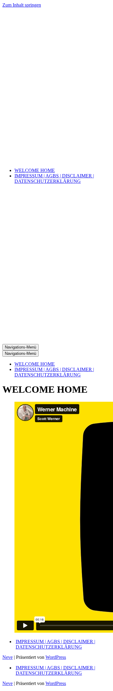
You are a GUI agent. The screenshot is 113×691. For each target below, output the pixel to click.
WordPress (56, 657)
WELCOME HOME (34, 170)
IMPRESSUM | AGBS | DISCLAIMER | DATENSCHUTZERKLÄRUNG (54, 178)
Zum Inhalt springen (21, 5)
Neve (7, 657)
